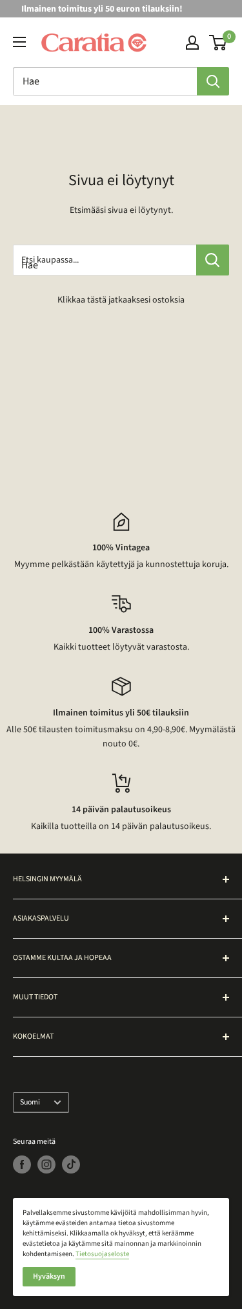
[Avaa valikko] (19, 42)
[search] (105, 81)
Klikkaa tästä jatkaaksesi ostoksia (121, 300)
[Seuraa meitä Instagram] (46, 1164)
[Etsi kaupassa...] (212, 260)
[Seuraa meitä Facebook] (22, 1164)
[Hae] (213, 81)
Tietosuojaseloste (102, 1254)
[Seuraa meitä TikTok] (71, 1164)
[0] (218, 42)
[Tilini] (192, 42)
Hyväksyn (49, 1276)
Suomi (30, 1102)
